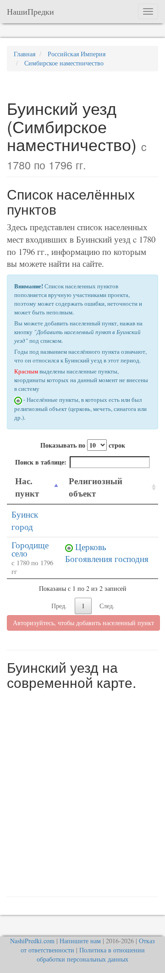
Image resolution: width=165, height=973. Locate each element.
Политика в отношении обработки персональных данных (91, 954)
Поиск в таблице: (40, 462)
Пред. (59, 605)
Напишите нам (80, 940)
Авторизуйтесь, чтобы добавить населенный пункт (83, 622)
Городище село (30, 549)
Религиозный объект (95, 487)
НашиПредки (30, 11)
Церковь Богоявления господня (106, 553)
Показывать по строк (82, 445)
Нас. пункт (27, 487)
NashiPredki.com (32, 940)
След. (107, 605)
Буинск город (24, 520)
